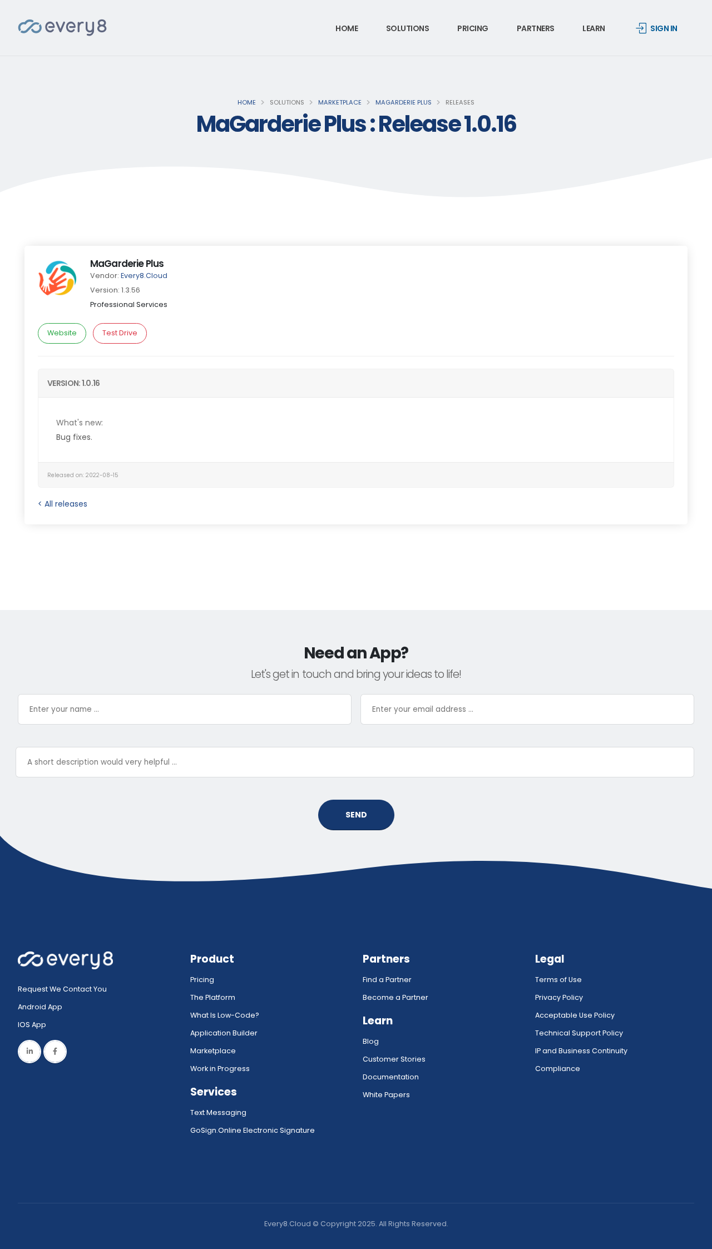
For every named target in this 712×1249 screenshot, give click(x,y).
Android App (40, 1007)
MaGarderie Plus (403, 102)
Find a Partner (387, 979)
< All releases (62, 503)
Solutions (407, 28)
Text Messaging (218, 1112)
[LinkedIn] (29, 1051)
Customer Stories (394, 1059)
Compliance (557, 1068)
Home (346, 28)
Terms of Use (558, 979)
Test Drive (119, 333)
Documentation (391, 1077)
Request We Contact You (62, 989)
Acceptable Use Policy (575, 1015)
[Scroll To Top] (692, 1236)
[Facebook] (55, 1051)
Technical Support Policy (579, 1033)
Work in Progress (220, 1068)
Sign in (664, 28)
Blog (371, 1041)
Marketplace (340, 102)
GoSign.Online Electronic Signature (252, 1130)
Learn (593, 28)
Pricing (472, 28)
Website (62, 333)
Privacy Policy (559, 997)
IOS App (34, 1024)
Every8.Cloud (144, 275)
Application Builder (224, 1033)
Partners (536, 28)
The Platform (212, 997)
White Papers (386, 1094)
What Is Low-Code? (224, 1015)
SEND (356, 814)
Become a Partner (395, 997)
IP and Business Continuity (581, 1050)
